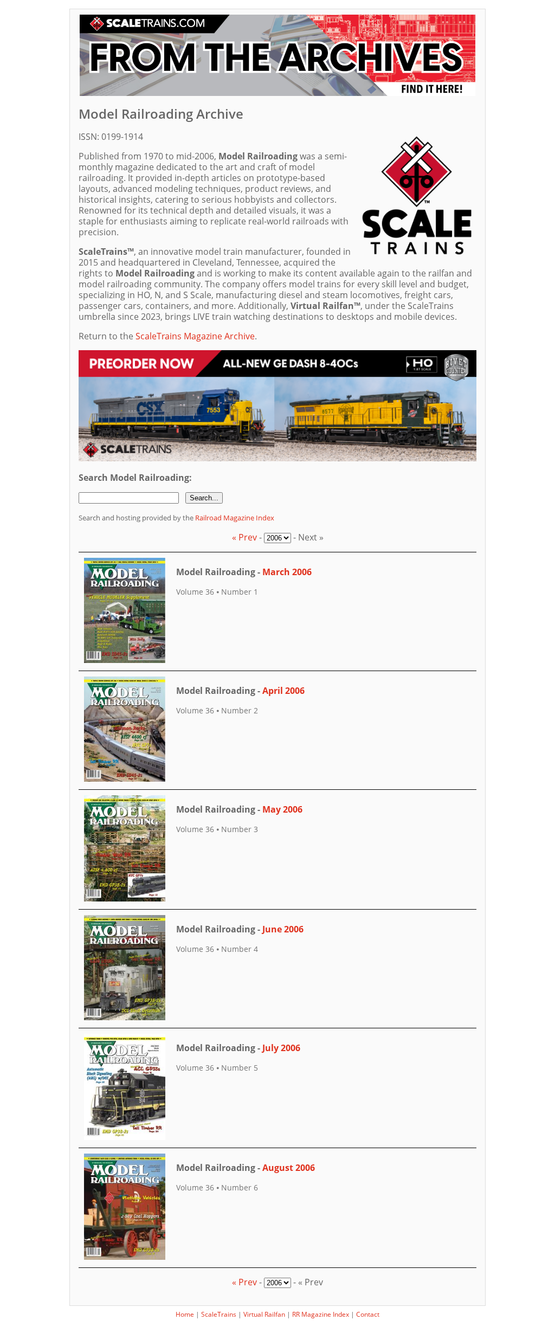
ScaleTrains (218, 1314)
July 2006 (281, 1048)
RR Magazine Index (320, 1314)
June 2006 (283, 929)
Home (185, 1314)
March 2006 (287, 572)
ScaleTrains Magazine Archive (195, 336)
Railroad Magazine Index (234, 518)
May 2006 (282, 809)
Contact (367, 1314)
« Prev (244, 537)
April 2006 (283, 691)
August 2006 (288, 1168)
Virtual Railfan (264, 1314)
